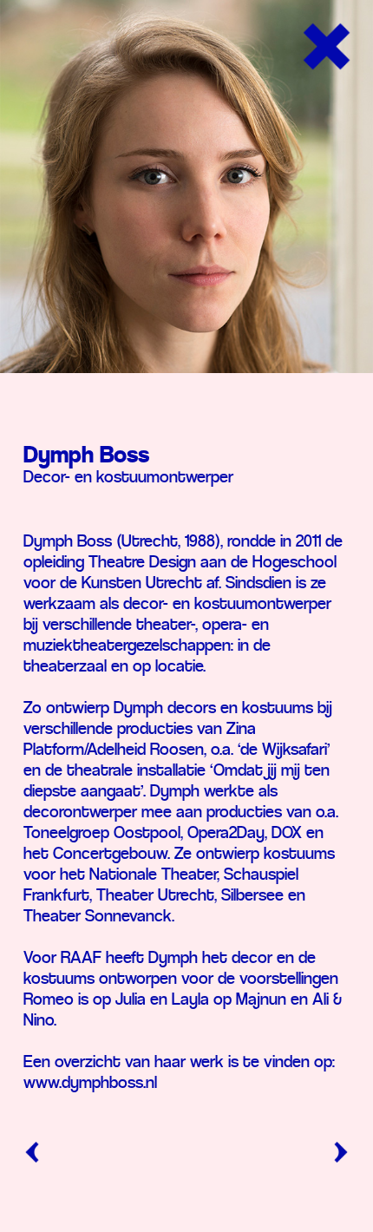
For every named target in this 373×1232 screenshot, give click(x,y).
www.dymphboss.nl (90, 1082)
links (340, 1152)
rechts (32, 1152)
